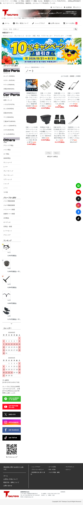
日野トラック (7, 100)
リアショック (7, 179)
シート (5, 188)
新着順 (78, 76)
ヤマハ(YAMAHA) (8, 84)
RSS (50, 469)
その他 (5, 192)
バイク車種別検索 (9, 201)
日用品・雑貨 (7, 226)
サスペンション (8, 36)
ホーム (7, 23)
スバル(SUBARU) (8, 134)
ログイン (78, 7)
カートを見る (71, 23)
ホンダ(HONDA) (8, 108)
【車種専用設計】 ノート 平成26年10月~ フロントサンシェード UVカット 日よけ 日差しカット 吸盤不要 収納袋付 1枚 (32, 99)
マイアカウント (57, 7)
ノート (42, 67)
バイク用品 (7, 149)
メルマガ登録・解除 (54, 472)
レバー (5, 166)
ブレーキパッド (19, 36)
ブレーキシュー (8, 175)
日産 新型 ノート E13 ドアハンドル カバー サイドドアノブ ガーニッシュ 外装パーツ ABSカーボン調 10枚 (59, 98)
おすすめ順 (64, 76)
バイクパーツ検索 (9, 209)
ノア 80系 (68, 36)
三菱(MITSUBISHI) (9, 121)
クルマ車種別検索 (9, 205)
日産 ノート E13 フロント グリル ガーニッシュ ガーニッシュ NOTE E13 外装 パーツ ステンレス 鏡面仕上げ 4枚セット (45, 99)
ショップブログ (40, 23)
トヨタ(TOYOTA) (8, 104)
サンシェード (7, 162)
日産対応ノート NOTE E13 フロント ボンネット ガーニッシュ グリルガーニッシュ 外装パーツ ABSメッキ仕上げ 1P (74, 133)
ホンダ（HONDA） (9, 76)
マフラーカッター (47, 36)
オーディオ (7, 222)
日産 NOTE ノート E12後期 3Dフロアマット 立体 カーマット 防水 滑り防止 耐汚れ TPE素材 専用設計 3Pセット (59, 133)
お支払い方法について (11, 479)
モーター (28, 36)
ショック (6, 183)
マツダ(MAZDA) (8, 117)
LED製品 (6, 218)
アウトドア (7, 235)
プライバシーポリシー (38, 469)
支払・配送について (22, 23)
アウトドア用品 (8, 145)
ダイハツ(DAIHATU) (9, 125)
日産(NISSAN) (35, 67)
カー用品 (6, 154)
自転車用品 (7, 158)
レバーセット (7, 231)
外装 (34, 36)
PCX (38, 36)
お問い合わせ (55, 23)
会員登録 (69, 7)
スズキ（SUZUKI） (9, 80)
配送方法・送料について (11, 482)
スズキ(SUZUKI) (8, 130)
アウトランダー (59, 36)
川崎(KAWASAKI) (8, 89)
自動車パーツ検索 (9, 214)
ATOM (53, 469)
